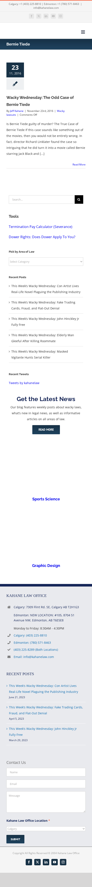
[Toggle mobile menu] (83, 32)
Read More (79, 164)
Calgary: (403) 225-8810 (30, 635)
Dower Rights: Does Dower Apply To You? (42, 237)
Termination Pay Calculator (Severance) (40, 226)
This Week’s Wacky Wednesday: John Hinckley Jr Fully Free (43, 732)
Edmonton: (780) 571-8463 (32, 643)
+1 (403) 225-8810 (30, 4)
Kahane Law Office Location (28, 821)
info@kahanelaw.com (46, 8)
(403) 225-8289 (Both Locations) (36, 650)
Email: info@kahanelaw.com (34, 657)
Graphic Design (46, 565)
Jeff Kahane (17, 111)
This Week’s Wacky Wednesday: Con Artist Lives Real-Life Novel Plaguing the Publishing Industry (43, 689)
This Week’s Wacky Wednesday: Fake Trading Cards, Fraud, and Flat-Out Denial (46, 710)
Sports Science (46, 499)
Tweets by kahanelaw (24, 383)
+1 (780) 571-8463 (68, 4)
